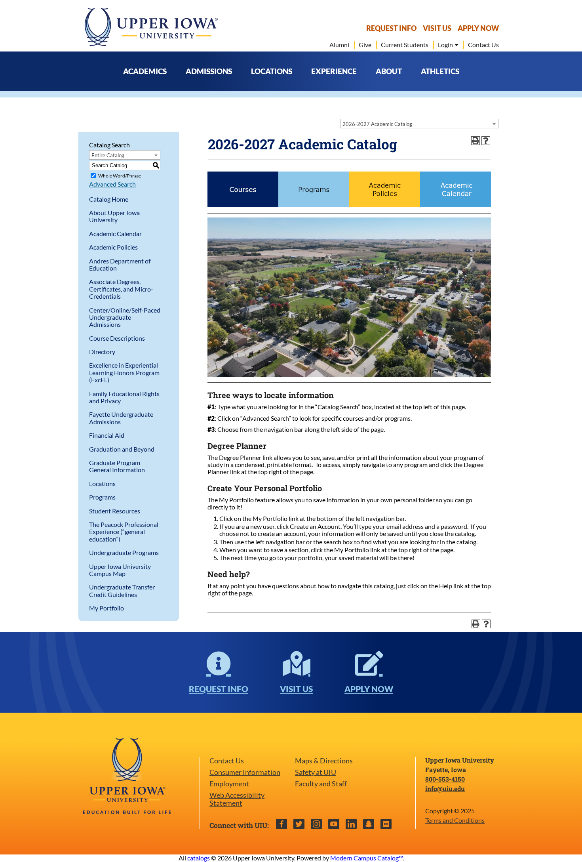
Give (365, 44)
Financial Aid (106, 435)
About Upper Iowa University (114, 216)
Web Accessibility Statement (236, 799)
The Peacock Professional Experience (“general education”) (123, 532)
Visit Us (437, 28)
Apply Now (478, 28)
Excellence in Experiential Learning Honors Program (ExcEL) (124, 372)
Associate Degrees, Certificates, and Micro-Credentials (121, 289)
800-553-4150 (445, 779)
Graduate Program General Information (117, 466)
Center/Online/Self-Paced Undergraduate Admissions (124, 317)
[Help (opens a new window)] (485, 140)
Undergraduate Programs (124, 552)
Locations (102, 483)
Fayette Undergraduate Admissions (121, 417)
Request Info (391, 28)
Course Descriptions (117, 338)
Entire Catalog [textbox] (107, 155)
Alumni (339, 44)
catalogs (198, 858)
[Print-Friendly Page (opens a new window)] (475, 140)
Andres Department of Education (119, 264)
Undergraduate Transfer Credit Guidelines (122, 590)
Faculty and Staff (321, 784)
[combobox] (419, 123)
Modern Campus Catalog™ (366, 858)
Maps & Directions (324, 761)
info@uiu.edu (445, 788)
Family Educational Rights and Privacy (124, 397)
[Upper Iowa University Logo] (150, 27)
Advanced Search (112, 184)
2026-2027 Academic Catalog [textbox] (377, 124)
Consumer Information (244, 772)
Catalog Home (108, 199)
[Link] (242, 204)
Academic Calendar (115, 233)
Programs (102, 497)
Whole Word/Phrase (119, 176)
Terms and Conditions (455, 820)
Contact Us (483, 44)
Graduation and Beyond (121, 449)
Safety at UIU (315, 772)
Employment (229, 784)
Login (445, 44)
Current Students (404, 44)
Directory (102, 351)
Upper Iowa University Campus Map (120, 570)
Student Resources (114, 511)
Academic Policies (113, 247)
